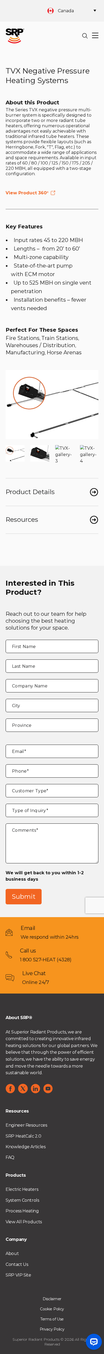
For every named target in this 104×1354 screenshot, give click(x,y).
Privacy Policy (52, 1329)
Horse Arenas (64, 352)
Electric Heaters (22, 1189)
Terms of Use (52, 1319)
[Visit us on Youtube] (48, 1088)
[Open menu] (95, 36)
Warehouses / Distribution (40, 345)
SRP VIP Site (18, 1275)
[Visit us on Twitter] (23, 1088)
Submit (23, 896)
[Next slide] (90, 404)
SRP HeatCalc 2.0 (23, 1136)
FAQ (10, 1157)
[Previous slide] (14, 404)
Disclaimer (52, 1298)
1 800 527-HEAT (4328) (45, 960)
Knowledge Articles (26, 1146)
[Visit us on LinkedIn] (35, 1088)
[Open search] (85, 36)
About (12, 1253)
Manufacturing (25, 352)
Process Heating (22, 1210)
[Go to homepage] (15, 35)
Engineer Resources (26, 1125)
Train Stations (59, 338)
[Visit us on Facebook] (10, 1088)
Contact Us (17, 1264)
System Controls (22, 1200)
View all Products (24, 1221)
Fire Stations (22, 338)
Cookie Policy (52, 1309)
